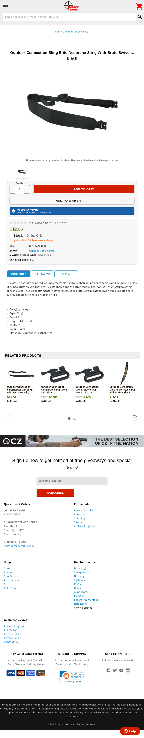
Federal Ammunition (86, 599)
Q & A (66, 273)
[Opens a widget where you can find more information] (130, 731)
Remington (81, 603)
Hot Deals (10, 588)
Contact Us (11, 642)
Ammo (8, 572)
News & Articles (84, 510)
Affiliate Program (84, 526)
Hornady (79, 576)
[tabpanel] (21, 388)
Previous (9, 418)
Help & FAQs (11, 630)
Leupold (79, 596)
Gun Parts (10, 576)
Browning (80, 568)
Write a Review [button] (58, 222)
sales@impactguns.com (19, 546)
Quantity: (20, 183)
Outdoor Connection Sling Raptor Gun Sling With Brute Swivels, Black (20, 391)
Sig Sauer (79, 580)
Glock (77, 588)
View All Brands (83, 607)
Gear (7, 584)
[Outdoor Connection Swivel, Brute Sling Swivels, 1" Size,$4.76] (89, 374)
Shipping (79, 518)
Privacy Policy (12, 638)
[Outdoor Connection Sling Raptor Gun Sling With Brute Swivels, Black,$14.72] (21, 374)
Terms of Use (12, 634)
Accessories (11, 580)
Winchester (81, 592)
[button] (72, 676)
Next (134, 418)
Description (18, 273)
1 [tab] (69, 418)
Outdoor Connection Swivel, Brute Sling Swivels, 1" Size (87, 389)
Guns (7, 568)
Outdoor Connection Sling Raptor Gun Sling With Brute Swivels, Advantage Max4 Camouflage (122, 392)
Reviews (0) (42, 273)
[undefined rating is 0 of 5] (18, 222)
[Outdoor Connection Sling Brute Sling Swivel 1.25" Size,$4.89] (55, 374)
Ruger (77, 584)
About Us (79, 514)
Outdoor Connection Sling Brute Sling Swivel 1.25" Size (54, 389)
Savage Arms (82, 572)
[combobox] (69, 17)
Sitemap (79, 522)
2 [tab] (75, 418)
